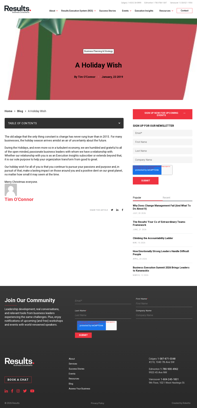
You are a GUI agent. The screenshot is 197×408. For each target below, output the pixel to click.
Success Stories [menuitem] (76, 369)
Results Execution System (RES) (77, 11)
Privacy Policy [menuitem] (97, 403)
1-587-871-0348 (166, 358)
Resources (165, 11)
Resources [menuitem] (74, 378)
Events (125, 11)
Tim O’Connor (19, 199)
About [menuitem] (72, 359)
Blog (20, 111)
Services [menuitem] (73, 363)
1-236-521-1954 (185, 3)
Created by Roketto (181, 403)
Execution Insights (144, 11)
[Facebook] (122, 210)
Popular (137, 197)
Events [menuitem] (72, 373)
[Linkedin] (117, 210)
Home (8, 111)
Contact (184, 10)
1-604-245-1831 (170, 379)
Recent (166, 197)
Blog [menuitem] (71, 383)
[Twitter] (112, 210)
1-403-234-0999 (134, 3)
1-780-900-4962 (169, 369)
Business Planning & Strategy (98, 51)
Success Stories (107, 11)
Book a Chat (18, 379)
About (52, 11)
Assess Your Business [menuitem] (79, 388)
